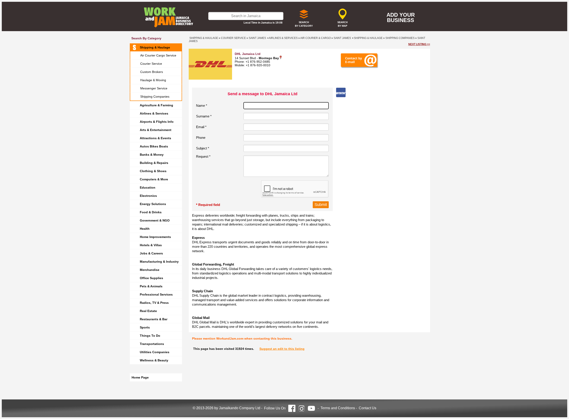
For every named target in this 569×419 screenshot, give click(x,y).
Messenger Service (153, 88)
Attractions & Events (155, 138)
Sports (145, 327)
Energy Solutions (153, 204)
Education (147, 187)
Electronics (148, 195)
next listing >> (419, 44)
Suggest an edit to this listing (282, 349)
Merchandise (149, 270)
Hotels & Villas (151, 245)
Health (145, 228)
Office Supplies (151, 278)
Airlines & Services (154, 113)
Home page (140, 377)
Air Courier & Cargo (315, 38)
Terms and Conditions (338, 408)
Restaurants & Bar (153, 319)
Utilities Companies (154, 352)
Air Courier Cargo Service (158, 55)
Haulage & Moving (153, 80)
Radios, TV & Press (154, 302)
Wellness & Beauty (154, 360)
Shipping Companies (154, 96)
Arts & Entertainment (155, 130)
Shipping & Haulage (155, 47)
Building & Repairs (154, 163)
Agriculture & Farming (156, 105)
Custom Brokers (151, 72)
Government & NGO (155, 220)
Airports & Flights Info (157, 121)
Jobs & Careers (151, 253)
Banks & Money (152, 154)
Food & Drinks (151, 212)
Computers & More (154, 179)
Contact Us (367, 408)
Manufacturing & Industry (159, 261)
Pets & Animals (151, 286)
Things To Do (150, 335)
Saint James (257, 38)
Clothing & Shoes (153, 171)
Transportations (152, 344)
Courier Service (151, 63)
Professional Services (156, 294)
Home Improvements (155, 237)
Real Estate (148, 311)
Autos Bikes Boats (154, 146)
